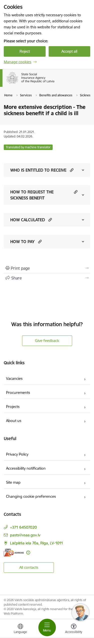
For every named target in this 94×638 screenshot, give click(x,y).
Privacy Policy (17, 454)
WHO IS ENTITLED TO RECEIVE (38, 170)
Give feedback (47, 340)
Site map (13, 482)
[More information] (28, 552)
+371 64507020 (23, 527)
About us (13, 420)
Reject (25, 51)
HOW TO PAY (22, 241)
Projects (13, 406)
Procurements (18, 392)
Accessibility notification (26, 468)
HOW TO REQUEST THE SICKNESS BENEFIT (32, 194)
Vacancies (14, 378)
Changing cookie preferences (31, 496)
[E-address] (14, 552)
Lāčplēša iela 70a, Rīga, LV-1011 (36, 543)
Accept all (69, 51)
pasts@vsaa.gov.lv (25, 535)
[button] (71, 170)
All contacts (28, 567)
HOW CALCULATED (27, 219)
